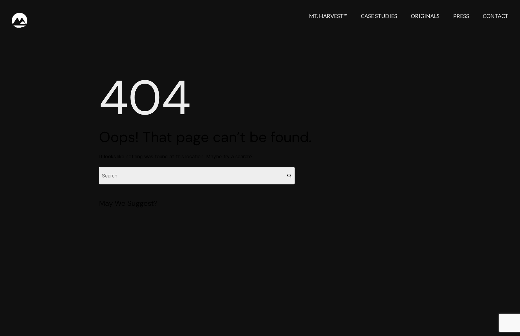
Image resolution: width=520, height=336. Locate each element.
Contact (495, 16)
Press (461, 16)
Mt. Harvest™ (328, 16)
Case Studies (379, 16)
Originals (425, 16)
